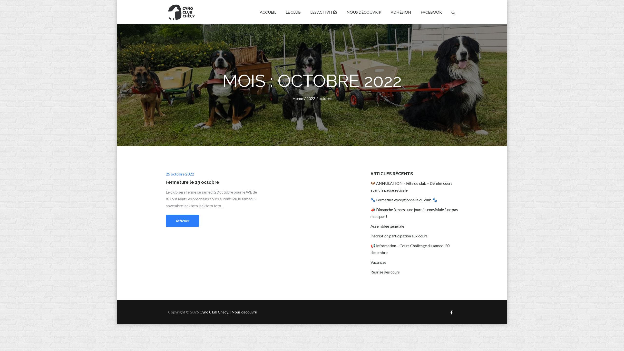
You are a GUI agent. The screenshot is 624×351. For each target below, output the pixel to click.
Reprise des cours (385, 272)
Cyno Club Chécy (214, 312)
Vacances (378, 262)
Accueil (268, 12)
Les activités (323, 12)
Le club (293, 12)
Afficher (182, 220)
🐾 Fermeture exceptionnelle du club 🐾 (403, 199)
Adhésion (401, 12)
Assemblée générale (387, 226)
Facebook (431, 12)
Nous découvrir (364, 12)
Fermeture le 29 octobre (192, 182)
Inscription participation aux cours (399, 236)
